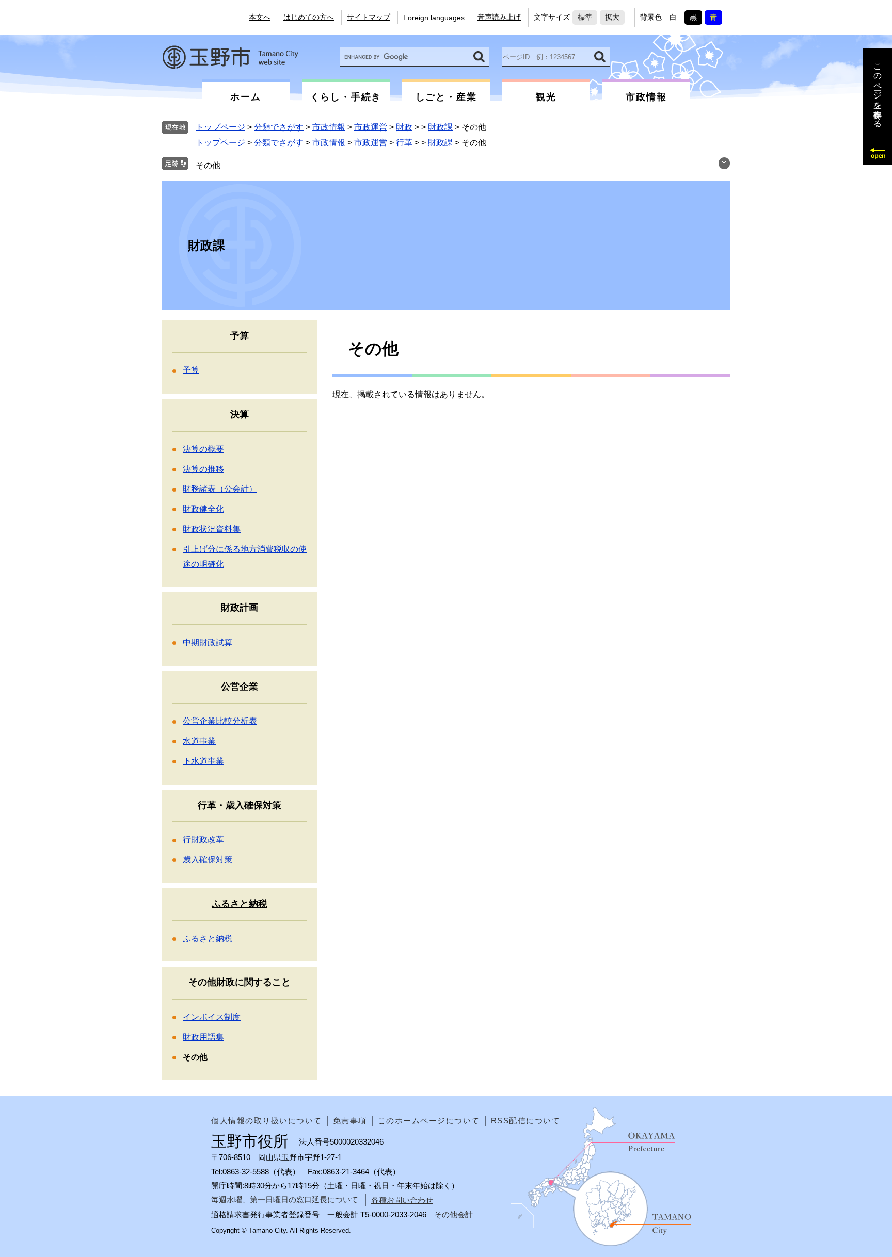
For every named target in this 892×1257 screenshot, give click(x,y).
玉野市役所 (230, 57)
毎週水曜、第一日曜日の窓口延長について (284, 1199)
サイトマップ (368, 17)
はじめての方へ (308, 17)
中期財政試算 (207, 642)
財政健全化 (203, 508)
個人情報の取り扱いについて (266, 1120)
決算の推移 (203, 469)
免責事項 (350, 1120)
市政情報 (328, 127)
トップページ (220, 127)
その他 (208, 165)
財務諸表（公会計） (220, 488)
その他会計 (453, 1214)
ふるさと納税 (239, 904)
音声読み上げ (499, 17)
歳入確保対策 (207, 859)
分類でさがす (279, 127)
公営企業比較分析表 (220, 720)
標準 (585, 17)
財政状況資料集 (212, 529)
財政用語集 (203, 1037)
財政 (404, 127)
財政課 (440, 127)
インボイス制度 (212, 1017)
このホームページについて (429, 1120)
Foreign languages (434, 17)
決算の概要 (203, 449)
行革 (404, 142)
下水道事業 (203, 761)
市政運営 (370, 127)
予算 (191, 370)
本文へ (259, 17)
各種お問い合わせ (402, 1200)
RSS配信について (526, 1120)
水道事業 (199, 741)
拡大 (612, 17)
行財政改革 (203, 839)
